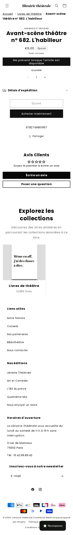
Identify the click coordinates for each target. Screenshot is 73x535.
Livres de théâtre (30, 14)
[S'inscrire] (62, 476)
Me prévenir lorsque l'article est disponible (36, 61)
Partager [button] (38, 136)
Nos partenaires (17, 334)
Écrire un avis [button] (36, 175)
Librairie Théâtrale (19, 372)
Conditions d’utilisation (38, 527)
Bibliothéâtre (15, 342)
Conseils (12, 326)
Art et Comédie (17, 380)
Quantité (36, 70)
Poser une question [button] (36, 184)
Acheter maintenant (36, 114)
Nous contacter (17, 350)
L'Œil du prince (16, 388)
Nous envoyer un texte (22, 405)
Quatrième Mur (17, 397)
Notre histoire (16, 318)
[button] (7, 6)
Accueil (8, 14)
